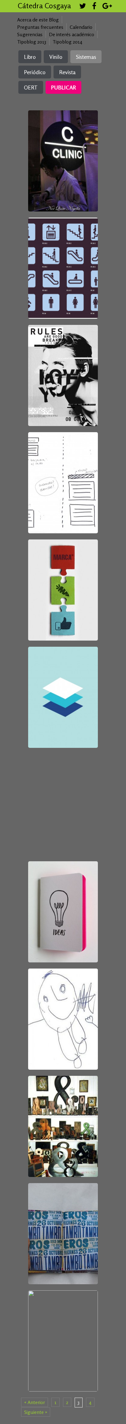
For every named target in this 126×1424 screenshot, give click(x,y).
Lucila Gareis (62, 363)
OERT (31, 87)
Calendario (81, 27)
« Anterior (34, 1402)
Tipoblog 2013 (31, 42)
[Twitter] (82, 6)
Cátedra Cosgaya (44, 5)
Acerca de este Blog (38, 20)
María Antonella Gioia (62, 255)
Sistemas (86, 56)
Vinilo (55, 56)
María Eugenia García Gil (61, 794)
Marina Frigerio (62, 1334)
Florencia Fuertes (62, 1223)
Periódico (35, 72)
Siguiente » (35, 1412)
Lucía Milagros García (62, 476)
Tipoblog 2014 (67, 42)
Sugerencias (30, 34)
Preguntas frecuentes (40, 27)
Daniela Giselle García (62, 583)
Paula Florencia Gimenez (62, 154)
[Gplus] (107, 6)
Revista (67, 72)
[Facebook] (94, 6)
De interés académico (71, 34)
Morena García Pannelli (62, 1105)
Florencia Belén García (62, 690)
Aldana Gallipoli (59, 889)
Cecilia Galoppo (62, 1006)
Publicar (63, 87)
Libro (30, 56)
